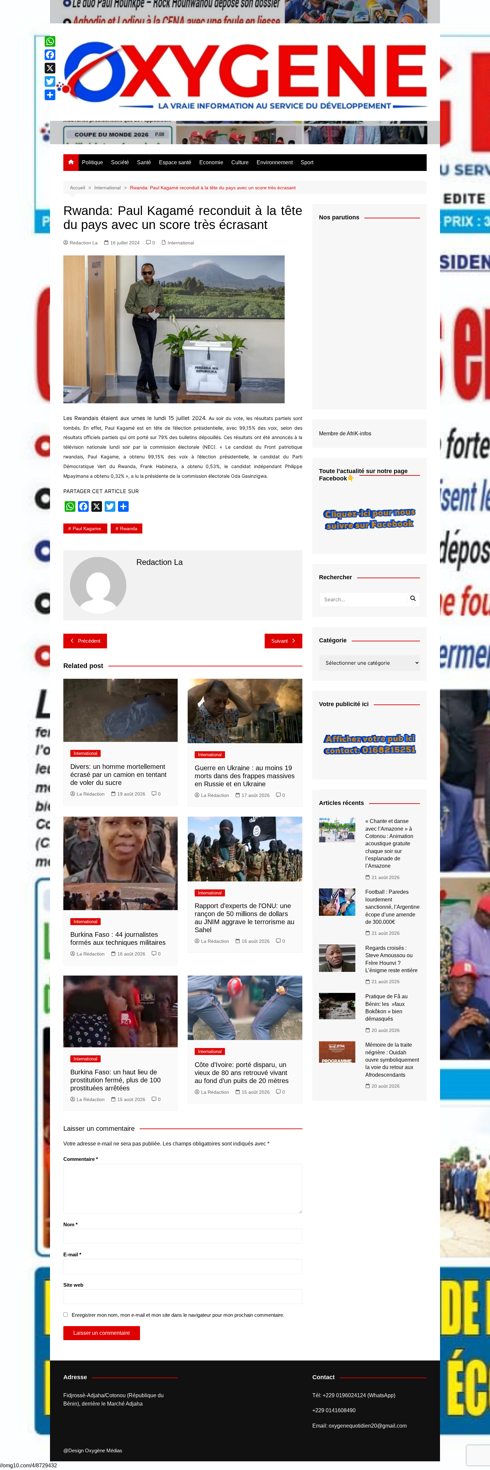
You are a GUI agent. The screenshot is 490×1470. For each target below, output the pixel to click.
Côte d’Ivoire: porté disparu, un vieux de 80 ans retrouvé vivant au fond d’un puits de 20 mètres (242, 1072)
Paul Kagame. (87, 528)
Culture (240, 162)
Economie (211, 162)
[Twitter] (50, 81)
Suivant (279, 641)
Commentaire (80, 1159)
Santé (144, 162)
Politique (92, 162)
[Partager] (50, 94)
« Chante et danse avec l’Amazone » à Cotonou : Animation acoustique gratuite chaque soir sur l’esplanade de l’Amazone (389, 843)
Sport (307, 162)
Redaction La (84, 242)
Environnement (275, 162)
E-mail (72, 1254)
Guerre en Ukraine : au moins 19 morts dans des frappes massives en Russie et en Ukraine (245, 776)
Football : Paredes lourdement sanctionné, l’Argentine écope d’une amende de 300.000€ (392, 907)
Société (120, 162)
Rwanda (128, 528)
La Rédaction (91, 794)
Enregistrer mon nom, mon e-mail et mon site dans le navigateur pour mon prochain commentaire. (178, 1315)
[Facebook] (50, 54)
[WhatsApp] (50, 41)
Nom (70, 1224)
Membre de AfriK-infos (345, 433)
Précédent (89, 641)
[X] (50, 68)
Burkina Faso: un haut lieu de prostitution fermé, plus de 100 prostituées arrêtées (115, 1080)
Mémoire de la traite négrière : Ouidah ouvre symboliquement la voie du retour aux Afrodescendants (392, 1060)
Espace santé (175, 162)
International (181, 242)
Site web (73, 1285)
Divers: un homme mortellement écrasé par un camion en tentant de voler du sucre (118, 774)
